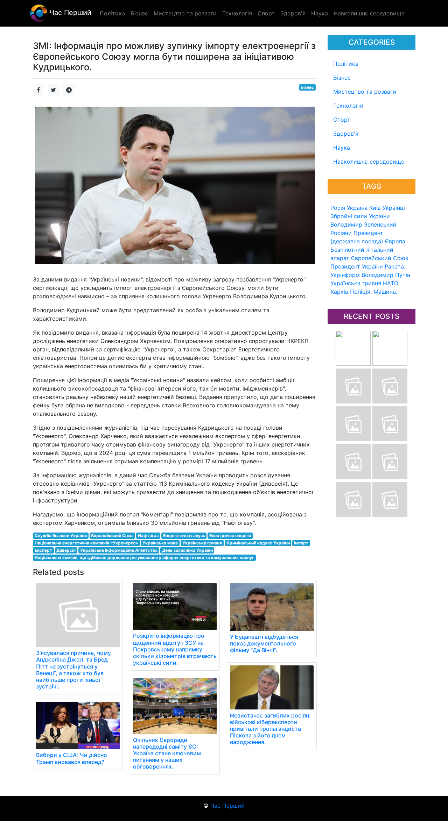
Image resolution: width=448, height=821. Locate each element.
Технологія (348, 105)
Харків (339, 291)
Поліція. (361, 291)
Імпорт (301, 542)
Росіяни (341, 232)
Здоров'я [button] (293, 13)
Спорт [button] (266, 13)
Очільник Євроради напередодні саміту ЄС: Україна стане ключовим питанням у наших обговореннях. (167, 753)
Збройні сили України (360, 216)
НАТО (390, 283)
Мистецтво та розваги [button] (185, 13)
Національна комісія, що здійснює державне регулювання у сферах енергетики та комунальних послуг (144, 557)
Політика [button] (112, 13)
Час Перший (69, 12)
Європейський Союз (379, 258)
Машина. (385, 291)
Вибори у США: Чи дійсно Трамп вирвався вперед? (71, 758)
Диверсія (66, 550)
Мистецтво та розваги (364, 91)
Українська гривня (355, 283)
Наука (341, 147)
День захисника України (187, 550)
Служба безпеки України (61, 535)
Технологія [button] (237, 13)
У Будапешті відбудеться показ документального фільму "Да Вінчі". (264, 643)
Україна (357, 207)
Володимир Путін (386, 274)
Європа (395, 241)
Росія (337, 207)
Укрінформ (345, 274)
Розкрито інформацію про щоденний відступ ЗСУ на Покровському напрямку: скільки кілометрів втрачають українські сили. (175, 649)
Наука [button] (319, 13)
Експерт (43, 550)
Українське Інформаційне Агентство (119, 550)
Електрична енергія (230, 535)
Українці (394, 207)
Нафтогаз (148, 535)
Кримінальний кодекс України (258, 542)
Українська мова (160, 542)
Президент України (356, 266)
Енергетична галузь (184, 535)
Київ (375, 207)
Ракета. (395, 266)
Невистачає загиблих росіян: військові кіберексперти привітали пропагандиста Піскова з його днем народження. (270, 729)
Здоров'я (345, 133)
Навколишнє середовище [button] (369, 13)
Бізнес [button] (139, 13)
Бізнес (342, 77)
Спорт (341, 119)
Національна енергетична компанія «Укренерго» (86, 542)
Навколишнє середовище (368, 161)
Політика (345, 63)
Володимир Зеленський (363, 224)
